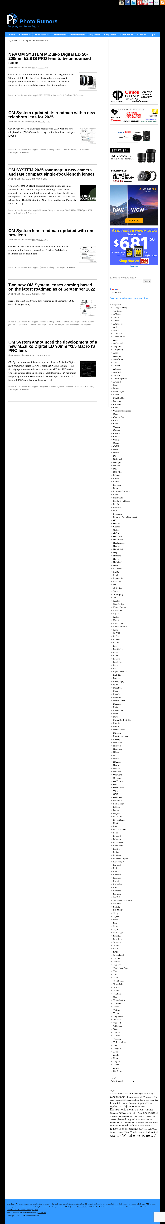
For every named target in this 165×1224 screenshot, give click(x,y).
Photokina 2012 (147, 1119)
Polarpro (117, 839)
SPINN (116, 951)
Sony (115, 948)
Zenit (115, 1058)
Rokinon (117, 877)
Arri (115, 362)
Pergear (116, 813)
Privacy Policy (82, 1206)
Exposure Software (121, 491)
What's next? (115, 1136)
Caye (115, 423)
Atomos (116, 375)
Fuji (115, 510)
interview (140, 1106)
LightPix (117, 674)
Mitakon (117, 732)
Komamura (118, 623)
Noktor (116, 765)
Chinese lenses (132, 1096)
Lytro (115, 684)
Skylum (116, 929)
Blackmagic (118, 391)
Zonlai (116, 1067)
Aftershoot (117, 323)
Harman (116, 546)
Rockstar (117, 874)
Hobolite (117, 555)
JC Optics (117, 587)
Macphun (117, 687)
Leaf (115, 645)
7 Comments (31, 213)
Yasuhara (117, 1038)
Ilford (115, 575)
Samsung (117, 890)
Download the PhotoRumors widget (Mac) (22, 1209)
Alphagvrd (118, 343)
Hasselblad (118, 549)
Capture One (118, 417)
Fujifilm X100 (116, 1106)
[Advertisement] (134, 62)
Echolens (117, 475)
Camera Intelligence (122, 410)
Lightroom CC (115, 1113)
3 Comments (24, 389)
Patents (153, 1112)
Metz (115, 713)
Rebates (123, 1125)
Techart (116, 961)
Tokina (116, 977)
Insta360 (117, 581)
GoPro (116, 533)
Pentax (116, 810)
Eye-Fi (116, 494)
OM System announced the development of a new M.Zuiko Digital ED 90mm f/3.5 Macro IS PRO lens (52, 346)
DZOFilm (117, 471)
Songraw (117, 942)
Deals (115, 449)
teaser (114, 1128)
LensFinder (24, 34)
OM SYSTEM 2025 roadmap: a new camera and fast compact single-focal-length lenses (51, 172)
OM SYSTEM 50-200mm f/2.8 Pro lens (55, 95)
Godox (116, 529)
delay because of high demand (121, 1100)
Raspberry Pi (118, 861)
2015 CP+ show (123, 1094)
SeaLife (116, 906)
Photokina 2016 (132, 1122)
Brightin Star (119, 397)
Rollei (116, 881)
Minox (116, 726)
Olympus (117, 777)
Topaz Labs (118, 984)
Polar (115, 832)
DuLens (116, 465)
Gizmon (116, 526)
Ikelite (116, 571)
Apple (116, 352)
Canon (116, 413)
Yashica (116, 1035)
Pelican (116, 806)
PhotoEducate (119, 819)
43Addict (141, 34)
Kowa (115, 629)
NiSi (115, 755)
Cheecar (116, 426)
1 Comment (70, 267)
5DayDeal (113, 1094)
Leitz (115, 655)
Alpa (115, 339)
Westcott (117, 1022)
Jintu (115, 591)
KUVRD (117, 632)
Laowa (116, 642)
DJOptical (117, 459)
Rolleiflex (117, 884)
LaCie (116, 636)
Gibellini (117, 523)
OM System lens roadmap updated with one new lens (51, 232)
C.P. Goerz (117, 404)
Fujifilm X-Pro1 (145, 1103)
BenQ (115, 384)
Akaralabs (117, 333)
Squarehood (118, 955)
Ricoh (116, 871)
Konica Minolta (120, 626)
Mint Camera (119, 729)
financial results (119, 1103)
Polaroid (117, 835)
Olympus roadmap (46, 149)
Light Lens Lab (120, 671)
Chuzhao (117, 433)
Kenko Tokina (119, 607)
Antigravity (118, 349)
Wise (115, 1029)
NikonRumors (42, 34)
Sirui (115, 922)
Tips (152, 34)
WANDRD (117, 1019)
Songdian (117, 938)
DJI (114, 455)
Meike (116, 707)
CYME (116, 446)
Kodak (116, 616)
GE (114, 520)
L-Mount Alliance (144, 1109)
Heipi (115, 552)
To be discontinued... (130, 1128)
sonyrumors (146, 1125)
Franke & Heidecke (121, 500)
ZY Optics (117, 1071)
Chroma (116, 430)
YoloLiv (117, 1045)
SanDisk (117, 897)
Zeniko (116, 1054)
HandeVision (119, 542)
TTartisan (117, 993)
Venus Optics (119, 1000)
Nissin (116, 758)
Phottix (116, 823)
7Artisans (117, 310)
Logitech (117, 678)
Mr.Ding (117, 739)
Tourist (116, 990)
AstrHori (117, 372)
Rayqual (117, 864)
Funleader (117, 513)
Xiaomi (116, 1032)
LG (114, 668)
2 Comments (24, 152)
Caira (115, 407)
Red (115, 868)
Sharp (115, 913)
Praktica (116, 848)
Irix (114, 584)
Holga (116, 558)
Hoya (115, 565)
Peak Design (118, 803)
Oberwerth (117, 774)
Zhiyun (116, 1061)
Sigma (116, 916)
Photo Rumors (39, 21)
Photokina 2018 (146, 1122)
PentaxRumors (77, 34)
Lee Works (117, 649)
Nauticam (117, 742)
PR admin (15, 67)
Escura (116, 481)
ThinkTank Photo (121, 967)
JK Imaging (118, 594)
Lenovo (116, 658)
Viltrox (116, 1006)
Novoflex (117, 771)
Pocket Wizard (119, 829)
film (156, 1100)
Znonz (116, 1064)
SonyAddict (110, 34)
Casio (115, 420)
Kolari (116, 620)
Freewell (117, 507)
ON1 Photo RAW (140, 1113)
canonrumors (117, 1097)
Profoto (116, 852)
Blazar (116, 394)
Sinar (115, 919)
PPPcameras (118, 842)
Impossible (118, 578)
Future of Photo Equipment (125, 517)
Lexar (115, 665)
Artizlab (116, 365)
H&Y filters (118, 539)
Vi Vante (117, 1003)
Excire (116, 488)
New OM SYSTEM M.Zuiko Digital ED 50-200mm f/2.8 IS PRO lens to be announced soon (49, 58)
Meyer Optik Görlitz (122, 719)
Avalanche (117, 381)
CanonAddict (126, 34)
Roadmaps (13, 152)
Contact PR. (42, 1212)
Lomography (119, 681)
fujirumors (130, 1106)
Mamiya (117, 690)
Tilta (115, 974)
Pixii (115, 826)
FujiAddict (94, 34)
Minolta (116, 723)
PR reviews (118, 845)
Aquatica (117, 355)
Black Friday (147, 1093)
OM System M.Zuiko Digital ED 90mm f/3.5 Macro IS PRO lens (66, 386)
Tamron (116, 958)
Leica (115, 652)
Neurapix (117, 745)
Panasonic (117, 800)
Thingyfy (117, 964)
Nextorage (117, 748)
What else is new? (139, 1135)
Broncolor (117, 401)
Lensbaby (117, 661)
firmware (133, 1103)
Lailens (116, 639)
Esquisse (117, 484)
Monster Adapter (120, 736)
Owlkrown (117, 797)
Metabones (118, 710)
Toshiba (116, 987)
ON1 (115, 784)
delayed (136, 1100)
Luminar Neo (127, 1113)
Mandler (117, 694)
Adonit (116, 320)
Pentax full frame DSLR (128, 1116)
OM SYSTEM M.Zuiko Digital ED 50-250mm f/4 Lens (45, 324)
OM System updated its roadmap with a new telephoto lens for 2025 (51, 114)
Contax (116, 436)
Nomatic (117, 768)
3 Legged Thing (120, 307)
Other (115, 790)
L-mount (129, 1109)
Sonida (116, 945)
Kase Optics (118, 603)
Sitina (115, 926)
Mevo (115, 716)
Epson (116, 478)
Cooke (116, 439)
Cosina (116, 442)
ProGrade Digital (120, 858)
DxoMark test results (147, 1100)
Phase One (117, 816)
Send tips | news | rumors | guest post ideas (129, 298)
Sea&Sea (117, 903)
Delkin (116, 452)
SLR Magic (118, 932)
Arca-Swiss (118, 359)
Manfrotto (117, 697)
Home (12, 34)
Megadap (117, 703)
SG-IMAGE (118, 909)
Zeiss (115, 1051)
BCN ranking (135, 1093)
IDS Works (117, 568)
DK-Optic (117, 462)
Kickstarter (117, 1109)
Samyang (117, 893)
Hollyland (117, 562)
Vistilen (116, 1009)
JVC (115, 597)
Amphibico (118, 346)
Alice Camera (119, 336)
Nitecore (117, 761)
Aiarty (116, 330)
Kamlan (116, 600)
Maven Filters (119, 700)
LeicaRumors (59, 34)
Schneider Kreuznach (122, 900)
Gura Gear (117, 536)
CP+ (155, 1097)
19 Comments (85, 324)
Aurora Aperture (120, 378)
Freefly (116, 504)
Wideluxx (117, 1025)
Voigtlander (118, 1016)
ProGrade (117, 855)
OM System (22, 95)
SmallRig (117, 935)
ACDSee (117, 314)
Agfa (115, 326)
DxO (115, 468)
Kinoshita (117, 610)
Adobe (116, 317)
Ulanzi (116, 996)
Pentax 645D (115, 1116)
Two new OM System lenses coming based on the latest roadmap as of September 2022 (51, 287)
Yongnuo (117, 1048)
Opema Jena (118, 787)
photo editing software (129, 1119)
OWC (115, 794)
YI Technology (119, 1042)
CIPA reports (146, 1096)
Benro (116, 388)
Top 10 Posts (118, 980)
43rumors (43, 210)
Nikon (116, 752)
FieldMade (118, 497)
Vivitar (116, 1013)
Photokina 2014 (117, 1122)
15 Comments (78, 95)
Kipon (116, 613)
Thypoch (117, 971)
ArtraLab (117, 368)
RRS (115, 887)
